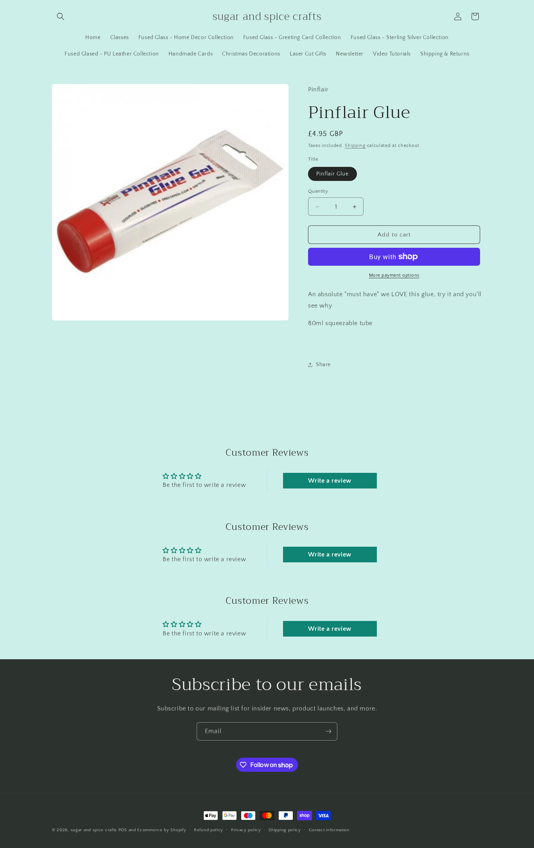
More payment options (394, 275)
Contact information (329, 830)
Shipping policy (285, 830)
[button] (60, 16)
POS (122, 830)
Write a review (329, 480)
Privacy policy (246, 830)
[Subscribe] (328, 731)
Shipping (355, 145)
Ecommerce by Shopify (161, 830)
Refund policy (208, 830)
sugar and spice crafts (94, 830)
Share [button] (323, 364)
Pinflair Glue (332, 174)
